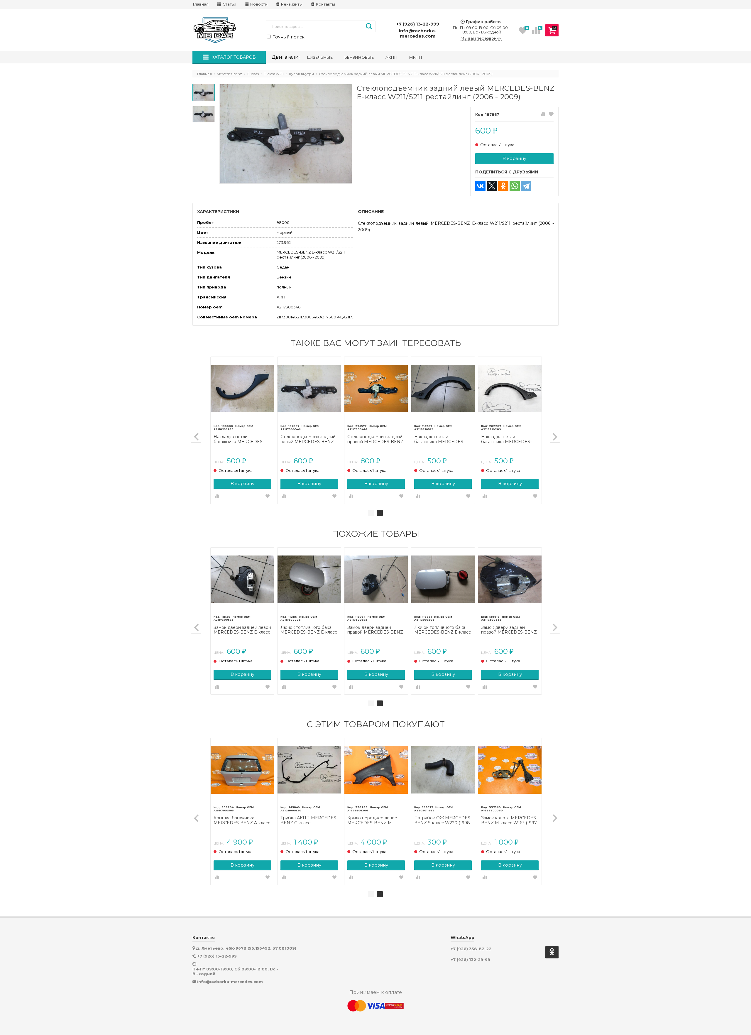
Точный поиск (288, 37)
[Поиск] (369, 26)
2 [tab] (380, 513)
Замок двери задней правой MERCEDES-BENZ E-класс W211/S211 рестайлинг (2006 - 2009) (375, 630)
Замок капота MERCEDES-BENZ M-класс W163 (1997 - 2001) (509, 820)
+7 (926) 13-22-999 (417, 23)
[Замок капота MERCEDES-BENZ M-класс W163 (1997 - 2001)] (510, 769)
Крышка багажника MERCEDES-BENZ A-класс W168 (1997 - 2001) (242, 820)
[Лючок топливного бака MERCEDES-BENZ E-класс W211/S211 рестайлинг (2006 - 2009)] (309, 579)
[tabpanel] (376, 430)
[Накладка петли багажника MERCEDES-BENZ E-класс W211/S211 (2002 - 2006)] (443, 388)
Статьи (229, 4)
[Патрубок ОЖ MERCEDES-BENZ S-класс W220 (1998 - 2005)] (443, 769)
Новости (258, 4)
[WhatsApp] (515, 186)
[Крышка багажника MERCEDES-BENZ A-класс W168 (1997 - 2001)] (242, 769)
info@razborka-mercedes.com (418, 33)
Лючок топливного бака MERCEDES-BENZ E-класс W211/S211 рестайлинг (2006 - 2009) (308, 630)
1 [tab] (371, 513)
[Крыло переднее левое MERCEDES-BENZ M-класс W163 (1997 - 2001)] (376, 769)
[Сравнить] (543, 114)
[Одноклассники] (503, 186)
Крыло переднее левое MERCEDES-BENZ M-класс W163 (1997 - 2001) (373, 820)
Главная (201, 4)
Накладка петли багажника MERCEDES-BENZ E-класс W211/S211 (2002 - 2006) (440, 439)
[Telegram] (526, 186)
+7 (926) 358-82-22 (471, 949)
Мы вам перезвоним (481, 38)
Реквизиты (291, 4)
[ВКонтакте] (480, 186)
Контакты (325, 4)
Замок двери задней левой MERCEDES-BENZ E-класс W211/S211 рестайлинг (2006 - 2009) (242, 630)
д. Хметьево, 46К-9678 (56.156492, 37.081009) (246, 948)
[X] (492, 186)
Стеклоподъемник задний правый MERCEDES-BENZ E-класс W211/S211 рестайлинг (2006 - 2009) (375, 439)
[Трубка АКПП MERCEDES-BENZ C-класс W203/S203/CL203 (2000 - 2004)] (309, 769)
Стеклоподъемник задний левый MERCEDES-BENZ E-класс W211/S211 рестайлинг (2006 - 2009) (308, 439)
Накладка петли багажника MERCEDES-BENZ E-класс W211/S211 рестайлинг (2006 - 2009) (240, 439)
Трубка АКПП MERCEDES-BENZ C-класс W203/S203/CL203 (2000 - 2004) (309, 820)
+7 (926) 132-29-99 (470, 960)
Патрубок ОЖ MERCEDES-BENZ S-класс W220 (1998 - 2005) (443, 820)
